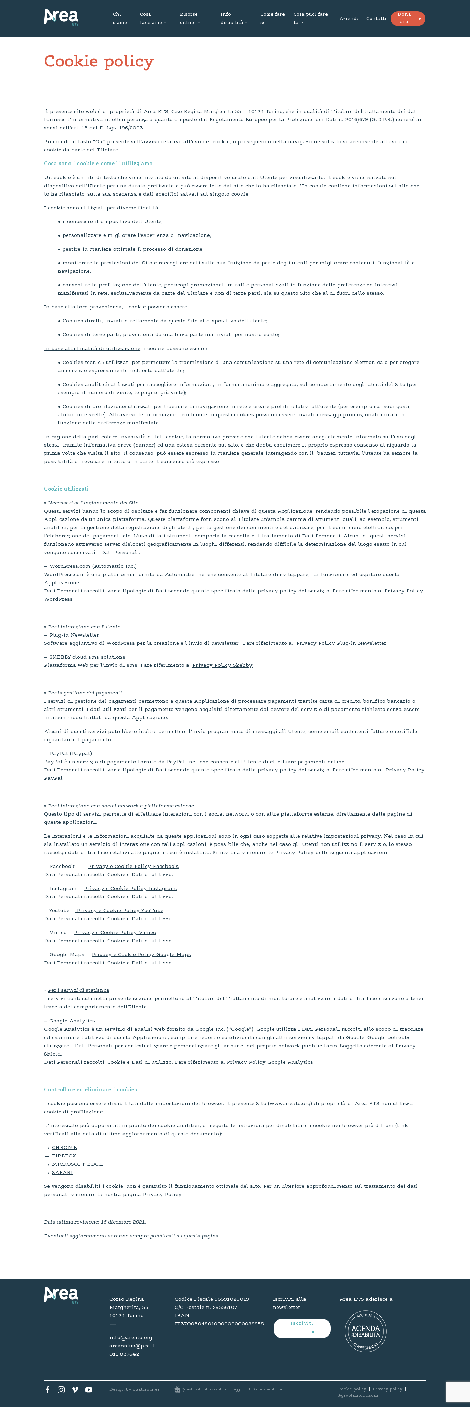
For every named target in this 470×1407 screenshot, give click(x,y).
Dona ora (404, 18)
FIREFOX (64, 1156)
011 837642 (124, 1354)
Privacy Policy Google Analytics (271, 1062)
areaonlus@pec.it (132, 1346)
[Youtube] (88, 1391)
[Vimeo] (75, 1391)
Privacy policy (387, 1389)
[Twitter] (61, 1391)
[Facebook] (47, 1391)
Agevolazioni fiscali (358, 1395)
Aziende (349, 19)
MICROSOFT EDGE (77, 1164)
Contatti (376, 19)
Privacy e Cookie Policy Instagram (130, 888)
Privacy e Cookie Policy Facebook (133, 866)
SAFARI (62, 1172)
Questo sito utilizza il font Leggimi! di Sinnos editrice (232, 1389)
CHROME (64, 1148)
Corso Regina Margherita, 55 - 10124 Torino (130, 1307)
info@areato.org (130, 1338)
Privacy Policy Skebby (222, 665)
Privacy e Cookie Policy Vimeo (115, 933)
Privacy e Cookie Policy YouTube (120, 910)
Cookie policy (352, 1389)
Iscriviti (302, 1323)
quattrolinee (146, 1389)
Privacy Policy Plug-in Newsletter (341, 643)
